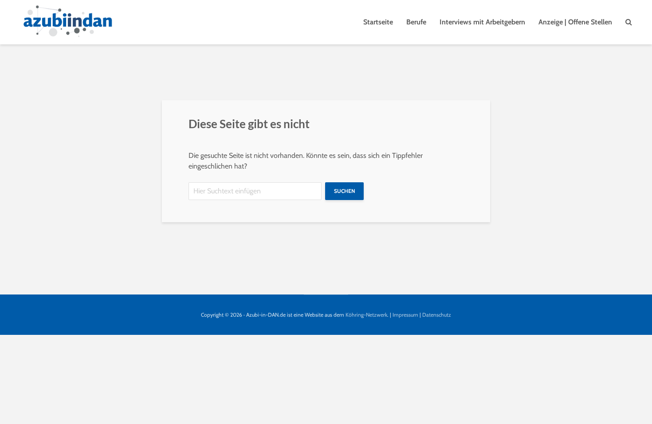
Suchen (344, 191)
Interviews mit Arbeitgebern (482, 22)
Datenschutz (436, 314)
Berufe (416, 22)
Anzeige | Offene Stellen (575, 22)
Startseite (378, 22)
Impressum (405, 314)
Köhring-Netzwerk (366, 314)
